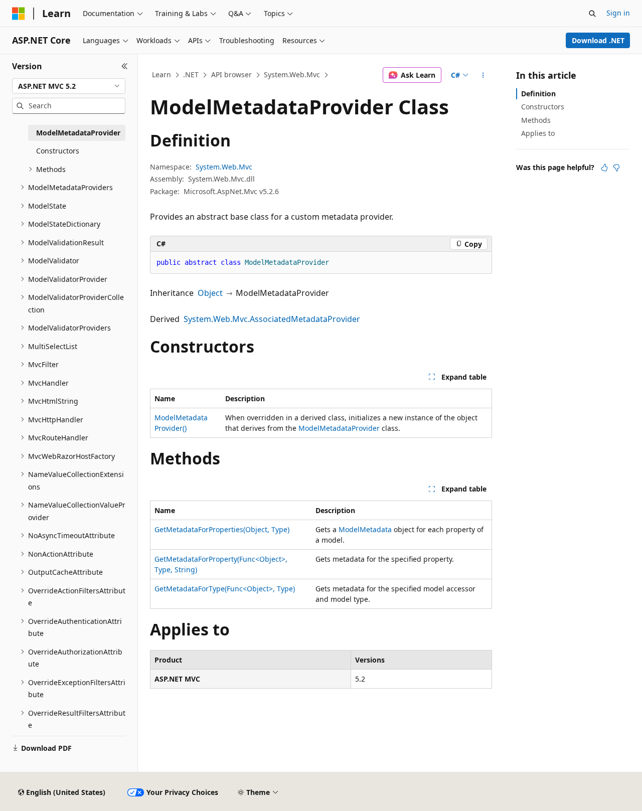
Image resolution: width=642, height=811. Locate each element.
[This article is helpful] (604, 167)
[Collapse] (124, 66)
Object (210, 292)
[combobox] (68, 86)
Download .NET (598, 40)
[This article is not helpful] (616, 167)
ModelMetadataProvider (339, 428)
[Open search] (592, 14)
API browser (231, 74)
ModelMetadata (365, 529)
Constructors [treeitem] (57, 150)
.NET (191, 74)
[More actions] (483, 75)
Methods (536, 120)
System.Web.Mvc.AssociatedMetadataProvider (272, 319)
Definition (538, 93)
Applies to (538, 133)
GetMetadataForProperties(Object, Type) (221, 529)
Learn (161, 74)
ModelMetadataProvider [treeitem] (78, 132)
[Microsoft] (18, 13)
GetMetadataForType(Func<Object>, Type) (224, 588)
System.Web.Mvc (292, 74)
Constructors (542, 106)
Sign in (618, 13)
